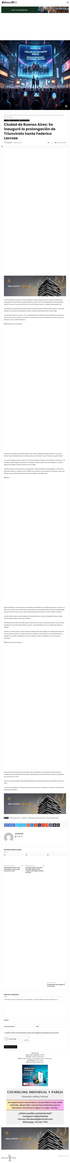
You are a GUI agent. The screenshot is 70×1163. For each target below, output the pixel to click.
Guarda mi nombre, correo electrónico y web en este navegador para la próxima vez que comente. (32, 1032)
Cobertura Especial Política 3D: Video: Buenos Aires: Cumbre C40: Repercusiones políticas (34, 870)
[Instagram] (65, 1156)
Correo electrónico (9, 1026)
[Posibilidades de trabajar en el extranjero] (56, 917)
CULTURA (20, 115)
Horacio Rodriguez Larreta (52, 818)
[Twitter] (61, 1156)
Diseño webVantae (8, 1158)
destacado (24, 818)
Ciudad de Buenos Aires (15, 818)
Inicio (6, 115)
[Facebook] (59, 1156)
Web (37, 1026)
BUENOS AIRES (13, 115)
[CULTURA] (9, 2)
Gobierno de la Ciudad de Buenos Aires (36, 818)
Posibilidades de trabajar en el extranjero (56, 985)
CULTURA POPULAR (14, 120)
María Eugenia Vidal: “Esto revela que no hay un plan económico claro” (12, 869)
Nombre (6, 1020)
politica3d (9, 142)
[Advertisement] (35, 27)
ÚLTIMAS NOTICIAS (24, 120)
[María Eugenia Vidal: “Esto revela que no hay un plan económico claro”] (13, 859)
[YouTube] (63, 1156)
